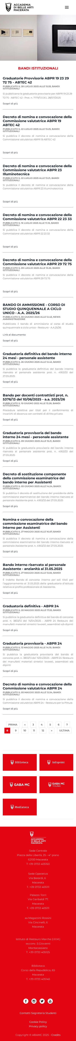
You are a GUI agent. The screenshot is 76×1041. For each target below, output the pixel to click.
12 (43, 730)
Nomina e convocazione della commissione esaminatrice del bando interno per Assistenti (35, 524)
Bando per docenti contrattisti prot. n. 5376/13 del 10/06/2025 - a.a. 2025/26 (35, 397)
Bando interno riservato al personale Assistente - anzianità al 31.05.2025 (34, 567)
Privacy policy (38, 1026)
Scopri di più (10, 103)
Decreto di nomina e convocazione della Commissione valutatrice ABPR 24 (37, 686)
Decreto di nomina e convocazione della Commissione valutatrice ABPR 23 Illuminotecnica (37, 170)
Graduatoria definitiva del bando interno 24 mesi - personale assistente (37, 356)
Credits (56, 1035)
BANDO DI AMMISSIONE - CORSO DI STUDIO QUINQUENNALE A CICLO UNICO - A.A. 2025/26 (34, 309)
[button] (66, 7)
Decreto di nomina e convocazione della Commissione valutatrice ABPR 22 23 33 (37, 217)
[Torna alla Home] (22, 7)
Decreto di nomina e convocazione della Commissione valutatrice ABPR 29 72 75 (37, 262)
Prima (12, 724)
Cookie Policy (38, 1022)
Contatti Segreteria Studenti (38, 1013)
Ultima (64, 730)
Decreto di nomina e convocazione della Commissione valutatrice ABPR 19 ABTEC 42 (37, 121)
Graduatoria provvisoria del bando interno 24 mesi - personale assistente (35, 435)
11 (34, 730)
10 (24, 730)
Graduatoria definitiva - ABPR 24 (31, 606)
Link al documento (14, 334)
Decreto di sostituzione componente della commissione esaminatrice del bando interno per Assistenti (34, 478)
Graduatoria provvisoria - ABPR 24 (32, 643)
